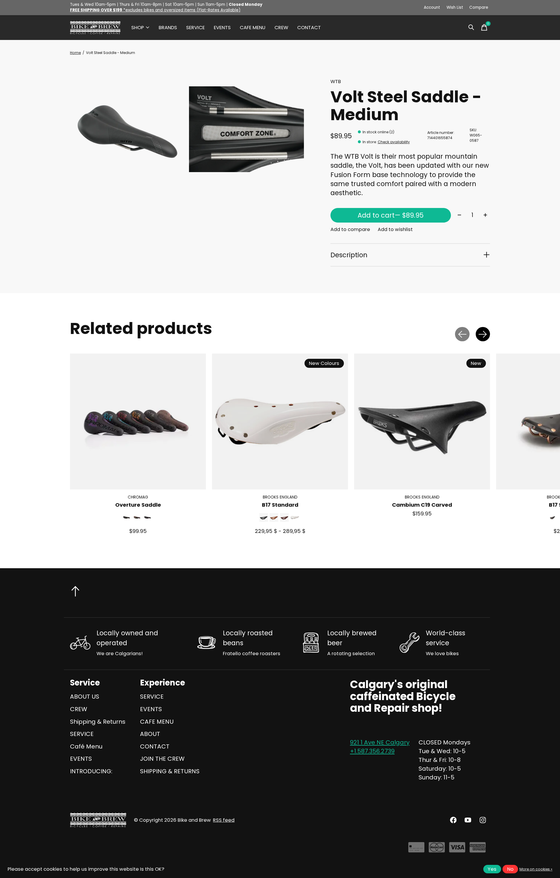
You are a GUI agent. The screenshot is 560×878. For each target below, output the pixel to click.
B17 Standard (280, 505)
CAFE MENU (252, 27)
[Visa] (457, 849)
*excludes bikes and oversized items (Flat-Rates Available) (155, 10)
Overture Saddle (138, 505)
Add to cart (391, 215)
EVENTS (222, 27)
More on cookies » (535, 869)
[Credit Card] (416, 849)
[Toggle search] (471, 27)
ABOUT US (84, 696)
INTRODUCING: (91, 771)
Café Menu (86, 746)
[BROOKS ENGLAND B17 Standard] (280, 421)
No (510, 869)
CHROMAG (138, 497)
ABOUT (150, 734)
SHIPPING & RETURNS (170, 771)
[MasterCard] (437, 849)
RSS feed (224, 820)
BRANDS (168, 27)
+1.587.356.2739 (372, 751)
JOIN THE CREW (162, 759)
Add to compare (350, 229)
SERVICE (195, 27)
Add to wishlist (395, 229)
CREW (281, 27)
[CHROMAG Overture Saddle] (138, 421)
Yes (492, 869)
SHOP (137, 27)
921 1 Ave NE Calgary (380, 742)
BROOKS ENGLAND (280, 497)
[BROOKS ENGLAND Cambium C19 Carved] (422, 421)
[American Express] (478, 849)
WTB (335, 81)
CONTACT (309, 27)
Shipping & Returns (97, 722)
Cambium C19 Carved (422, 505)
